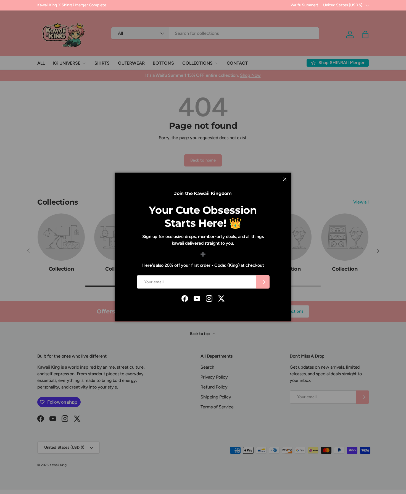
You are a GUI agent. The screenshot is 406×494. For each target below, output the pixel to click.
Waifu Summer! (304, 4)
